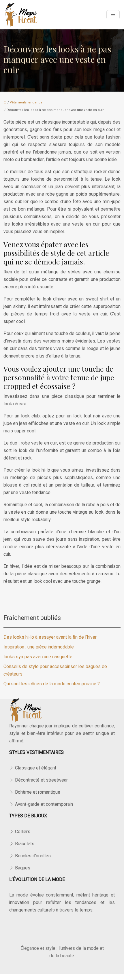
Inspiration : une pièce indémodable (38, 647)
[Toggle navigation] (113, 14)
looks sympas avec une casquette (37, 656)
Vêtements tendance (26, 102)
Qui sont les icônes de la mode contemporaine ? (51, 683)
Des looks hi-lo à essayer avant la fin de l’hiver (50, 637)
